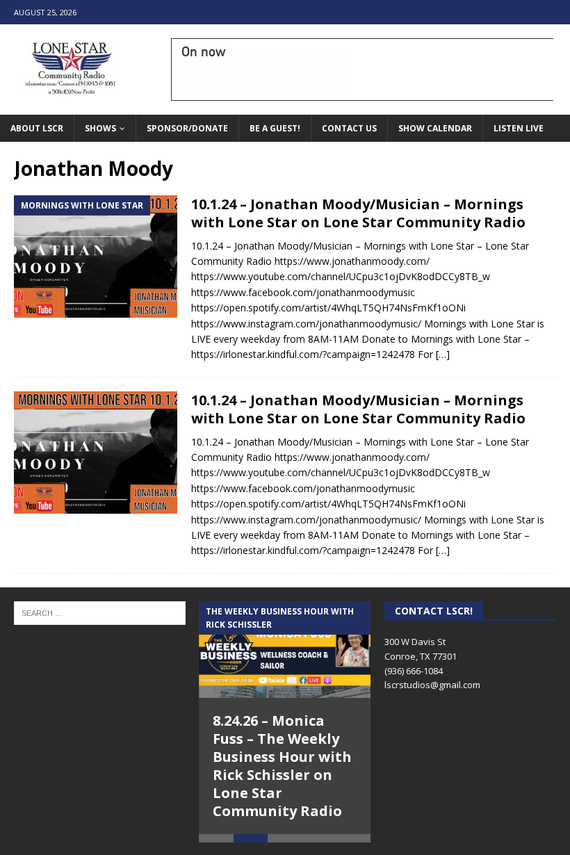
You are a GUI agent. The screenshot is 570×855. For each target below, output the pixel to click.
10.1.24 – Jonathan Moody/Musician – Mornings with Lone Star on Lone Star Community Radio (358, 213)
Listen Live (519, 128)
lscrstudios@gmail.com (432, 684)
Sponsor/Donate (187, 128)
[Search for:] (100, 611)
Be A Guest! (275, 128)
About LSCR (36, 128)
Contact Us (349, 128)
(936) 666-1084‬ (413, 671)
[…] (443, 354)
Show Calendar (435, 128)
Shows (100, 128)
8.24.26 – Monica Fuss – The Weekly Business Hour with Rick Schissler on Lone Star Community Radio (282, 765)
